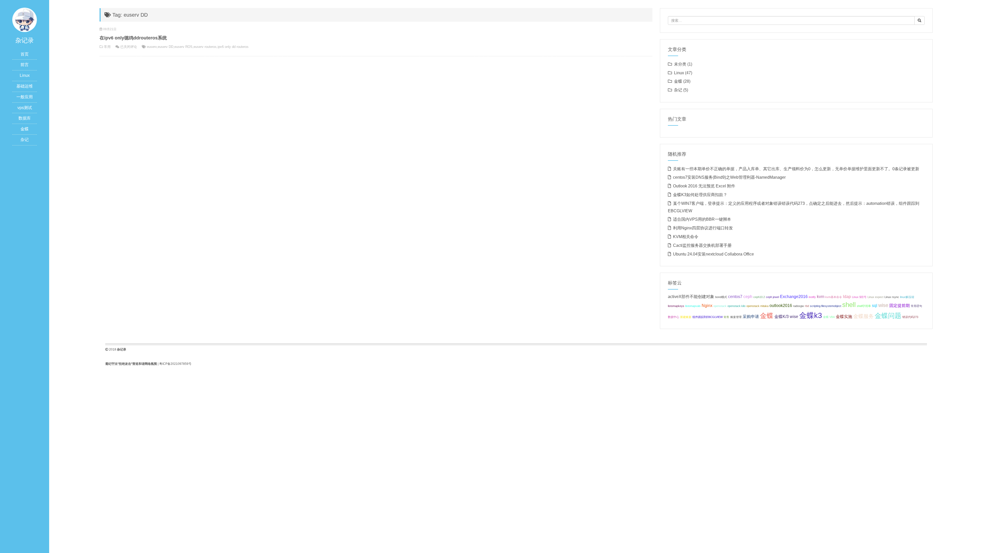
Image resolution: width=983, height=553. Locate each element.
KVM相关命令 (685, 237)
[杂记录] (24, 19)
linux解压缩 (907, 297)
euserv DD (165, 47)
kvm (820, 296)
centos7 (735, 296)
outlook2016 (781, 305)
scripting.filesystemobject (825, 305)
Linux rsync (891, 297)
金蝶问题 (888, 315)
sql (874, 305)
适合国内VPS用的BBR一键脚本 (702, 219)
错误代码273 (910, 316)
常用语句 (916, 305)
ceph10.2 (759, 297)
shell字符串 (864, 305)
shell (849, 304)
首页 (24, 54)
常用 (107, 47)
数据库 (24, 118)
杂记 (24, 139)
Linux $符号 (859, 297)
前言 (24, 64)
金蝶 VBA (829, 316)
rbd (807, 305)
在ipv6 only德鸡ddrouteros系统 (133, 37)
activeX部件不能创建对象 (691, 296)
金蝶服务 (863, 316)
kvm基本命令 (833, 297)
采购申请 (751, 316)
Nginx (707, 305)
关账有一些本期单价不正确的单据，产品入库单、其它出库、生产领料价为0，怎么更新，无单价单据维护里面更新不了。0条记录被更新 (796, 169)
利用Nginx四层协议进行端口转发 (703, 228)
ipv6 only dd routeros (233, 47)
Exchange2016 (794, 296)
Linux (25, 75)
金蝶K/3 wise (786, 316)
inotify (812, 297)
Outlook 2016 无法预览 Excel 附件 (704, 186)
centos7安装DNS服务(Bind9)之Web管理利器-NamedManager (729, 177)
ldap (847, 296)
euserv (152, 47)
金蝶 (24, 129)
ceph (747, 296)
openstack (719, 305)
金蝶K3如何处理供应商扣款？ (700, 195)
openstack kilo (736, 305)
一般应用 (24, 97)
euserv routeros (205, 47)
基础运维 (24, 86)
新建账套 (685, 316)
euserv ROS (183, 47)
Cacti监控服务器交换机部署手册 (702, 245)
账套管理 (736, 316)
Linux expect (875, 297)
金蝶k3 (810, 315)
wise (883, 305)
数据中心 (673, 316)
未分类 (680, 64)
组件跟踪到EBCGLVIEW (707, 316)
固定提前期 (899, 305)
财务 (726, 316)
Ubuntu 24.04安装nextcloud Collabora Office (713, 254)
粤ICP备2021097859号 (175, 364)
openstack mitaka (757, 305)
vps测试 (24, 107)
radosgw (798, 305)
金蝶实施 (844, 316)
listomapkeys (676, 305)
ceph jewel (772, 297)
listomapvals (693, 305)
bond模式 (721, 297)
